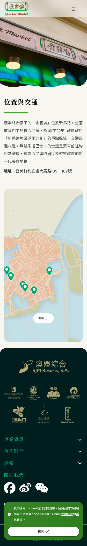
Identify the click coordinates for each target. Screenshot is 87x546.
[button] (43, 440)
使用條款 (67, 514)
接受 (41, 531)
